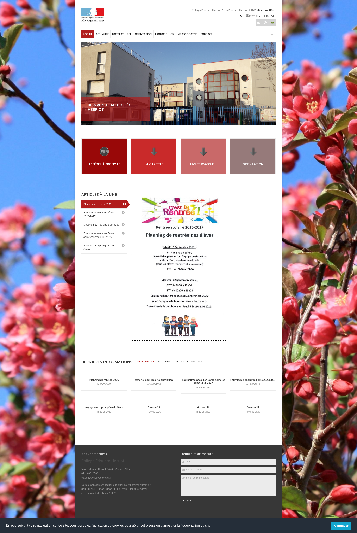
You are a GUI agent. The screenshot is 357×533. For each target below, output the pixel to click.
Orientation (143, 34)
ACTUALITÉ (102, 34)
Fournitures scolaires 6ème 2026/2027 (98, 214)
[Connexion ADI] (272, 22)
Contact (206, 34)
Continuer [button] (341, 525)
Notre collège (121, 34)
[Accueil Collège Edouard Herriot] (92, 20)
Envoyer (187, 500)
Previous (260, 120)
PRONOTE (161, 34)
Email (259, 22)
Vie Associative (187, 34)
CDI (172, 34)
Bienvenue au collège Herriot (111, 107)
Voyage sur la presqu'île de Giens (98, 247)
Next (273, 120)
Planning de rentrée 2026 (97, 204)
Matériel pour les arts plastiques (101, 224)
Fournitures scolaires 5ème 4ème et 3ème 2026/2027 (98, 235)
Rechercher (272, 33)
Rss (265, 22)
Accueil (87, 34)
